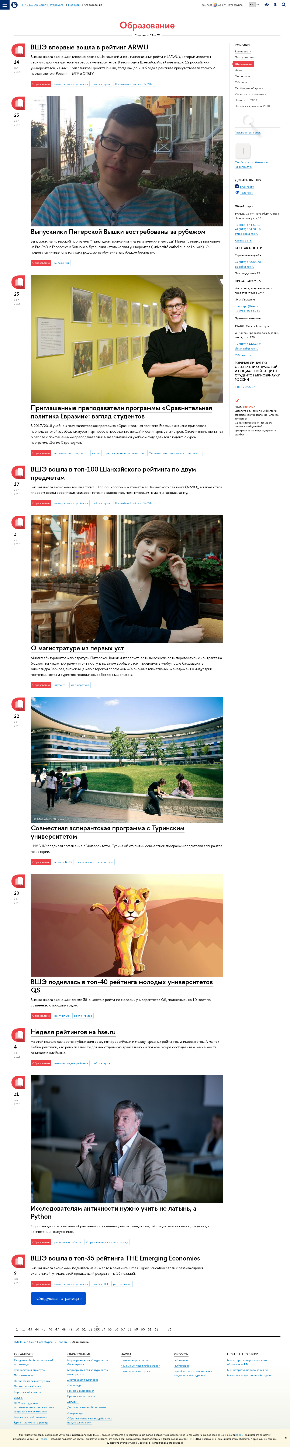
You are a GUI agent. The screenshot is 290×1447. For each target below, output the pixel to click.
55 (110, 1329)
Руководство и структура (29, 1370)
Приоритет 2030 (246, 100)
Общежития (243, 355)
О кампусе (23, 1354)
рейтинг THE (100, 1284)
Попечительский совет (28, 1386)
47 (57, 1329)
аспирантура (105, 862)
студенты (81, 453)
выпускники (61, 263)
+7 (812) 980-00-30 (248, 262)
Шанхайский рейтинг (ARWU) (134, 84)
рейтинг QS (61, 1016)
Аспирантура (75, 1413)
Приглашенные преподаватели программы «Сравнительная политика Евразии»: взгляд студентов (121, 412)
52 (90, 1329)
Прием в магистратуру (81, 1396)
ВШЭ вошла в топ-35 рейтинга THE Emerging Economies (115, 1258)
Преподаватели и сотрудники (32, 1381)
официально (84, 862)
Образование (78, 1354)
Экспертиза (242, 76)
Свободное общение (249, 88)
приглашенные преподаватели (124, 453)
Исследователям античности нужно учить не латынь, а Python (113, 1212)
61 (150, 1329)
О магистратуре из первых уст (77, 648)
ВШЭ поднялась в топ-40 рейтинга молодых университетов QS (122, 986)
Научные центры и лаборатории (140, 1365)
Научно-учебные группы (135, 1371)
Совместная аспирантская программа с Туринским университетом (107, 832)
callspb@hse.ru (244, 266)
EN (257, 4)
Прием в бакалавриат (80, 1390)
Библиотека (181, 1360)
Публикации (181, 1365)
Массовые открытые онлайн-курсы (249, 1375)
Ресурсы (181, 1354)
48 (64, 1329)
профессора (62, 453)
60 (143, 1329)
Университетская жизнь (250, 94)
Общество (242, 82)
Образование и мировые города (107, 1242)
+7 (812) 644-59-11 (247, 225)
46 (50, 1329)
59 (136, 1329)
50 (77, 1329)
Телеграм (246, 192)
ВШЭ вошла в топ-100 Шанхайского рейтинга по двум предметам (113, 473)
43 (30, 1329)
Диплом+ (73, 1401)
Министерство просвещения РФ (247, 1370)
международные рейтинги (71, 84)
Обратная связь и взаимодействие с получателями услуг (89, 1421)
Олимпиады (74, 1385)
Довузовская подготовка (82, 1379)
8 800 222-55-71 (245, 387)
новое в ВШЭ (63, 862)
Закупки (18, 1397)
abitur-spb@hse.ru (246, 348)
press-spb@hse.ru (246, 306)
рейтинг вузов (102, 84)
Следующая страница (57, 1298)
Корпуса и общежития (28, 1392)
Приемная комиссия (248, 318)
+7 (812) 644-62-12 (248, 344)
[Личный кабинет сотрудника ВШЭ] (275, 5)
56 (116, 1329)
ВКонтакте (247, 186)
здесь (239, 1435)
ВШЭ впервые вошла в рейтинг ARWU (90, 47)
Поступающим (244, 57)
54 (103, 1329)
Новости (62, 1342)
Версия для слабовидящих (30, 1417)
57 (123, 1329)
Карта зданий (243, 240)
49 (71, 1329)
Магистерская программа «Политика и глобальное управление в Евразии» (175, 453)
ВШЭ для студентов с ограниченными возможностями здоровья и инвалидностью (34, 1407)
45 (43, 1329)
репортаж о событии (68, 1242)
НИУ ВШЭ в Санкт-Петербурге (33, 1342)
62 (156, 1329)
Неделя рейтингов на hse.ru (73, 1031)
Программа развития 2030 (252, 106)
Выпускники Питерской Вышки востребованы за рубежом (118, 231)
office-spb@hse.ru (246, 234)
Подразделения (24, 1375)
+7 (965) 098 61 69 (247, 311)
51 (84, 1329)
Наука (238, 70)
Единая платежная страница (31, 1422)
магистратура (80, 685)
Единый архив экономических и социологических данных (193, 1373)
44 (37, 1329)
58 (129, 1329)
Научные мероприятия (135, 1360)
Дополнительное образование (86, 1407)
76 (170, 1329)
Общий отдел (244, 206)
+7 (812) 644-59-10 (248, 229)
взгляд (96, 453)
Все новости (243, 51)
